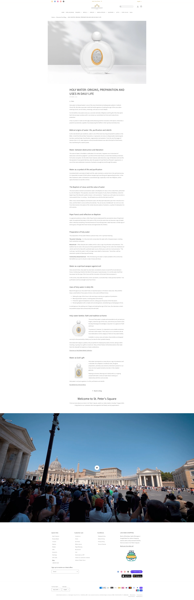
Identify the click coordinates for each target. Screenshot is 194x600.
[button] (121, 6)
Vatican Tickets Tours (80, 560)
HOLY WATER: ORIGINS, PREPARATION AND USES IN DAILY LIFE (84, 17)
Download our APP (79, 555)
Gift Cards (54, 557)
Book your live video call (126, 546)
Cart (76, 552)
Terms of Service (102, 544)
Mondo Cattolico (62, 594)
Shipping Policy (102, 536)
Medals (54, 547)
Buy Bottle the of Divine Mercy (77, 384)
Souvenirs (54, 552)
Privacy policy (139, 594)
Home (53, 17)
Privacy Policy (101, 541)
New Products (55, 536)
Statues (54, 544)
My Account (78, 549)
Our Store (77, 541)
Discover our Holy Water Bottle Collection (80, 350)
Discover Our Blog (61, 17)
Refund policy (132, 594)
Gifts (53, 549)
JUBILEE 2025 (55, 563)
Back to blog (98, 391)
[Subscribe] (77, 571)
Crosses (54, 541)
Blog (53, 560)
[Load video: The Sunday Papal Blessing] (97, 467)
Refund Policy (101, 539)
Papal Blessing (78, 547)
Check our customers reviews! (82, 557)
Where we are (78, 544)
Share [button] (72, 101)
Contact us (77, 536)
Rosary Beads (55, 539)
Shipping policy (139, 596)
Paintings (54, 555)
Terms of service (131, 596)
